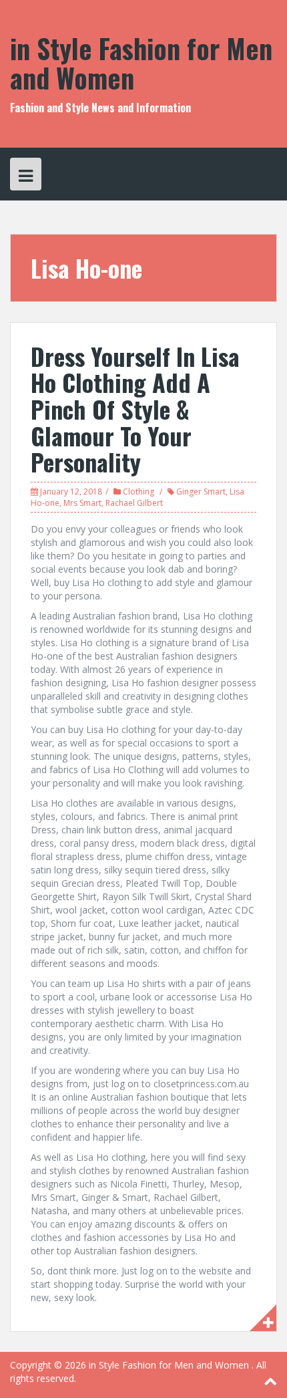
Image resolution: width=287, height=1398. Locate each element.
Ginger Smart (201, 491)
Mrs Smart (82, 503)
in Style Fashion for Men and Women (141, 63)
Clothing (138, 491)
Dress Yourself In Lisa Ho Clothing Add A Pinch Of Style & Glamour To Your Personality (135, 408)
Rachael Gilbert (134, 503)
